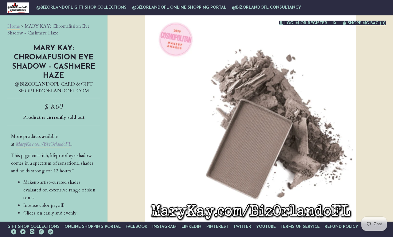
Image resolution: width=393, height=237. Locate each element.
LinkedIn (191, 227)
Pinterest (217, 227)
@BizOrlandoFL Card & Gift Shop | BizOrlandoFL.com (54, 87)
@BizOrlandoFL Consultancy (266, 8)
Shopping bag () (366, 23)
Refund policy (341, 227)
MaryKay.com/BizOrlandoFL (43, 144)
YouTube (266, 227)
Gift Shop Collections (33, 227)
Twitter (242, 227)
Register (317, 23)
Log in (291, 23)
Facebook (136, 227)
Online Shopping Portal (92, 227)
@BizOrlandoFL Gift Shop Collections (81, 8)
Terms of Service (300, 227)
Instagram (164, 227)
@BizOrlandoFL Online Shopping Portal (179, 8)
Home (13, 26)
